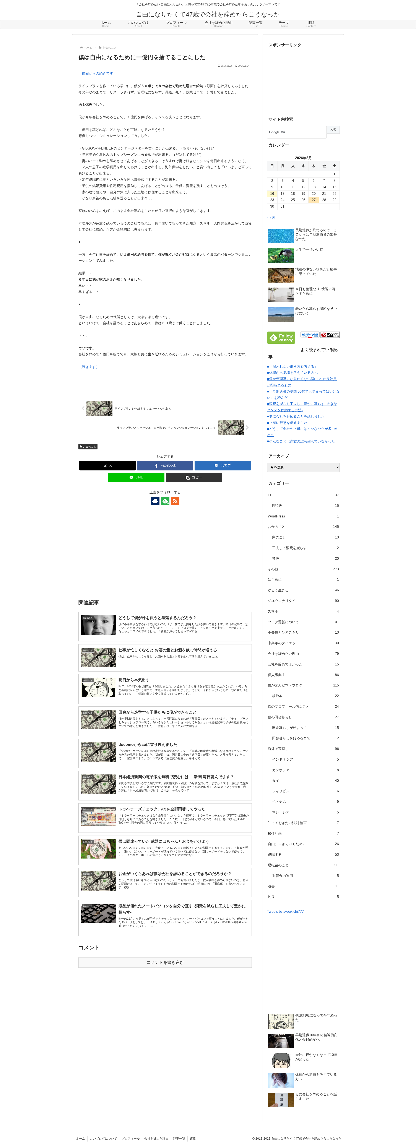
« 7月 (271, 217)
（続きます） (88, 367)
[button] (194, 477)
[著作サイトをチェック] (155, 501)
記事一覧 (179, 1138)
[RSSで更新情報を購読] (175, 501)
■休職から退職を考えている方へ (292, 372)
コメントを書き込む (165, 962)
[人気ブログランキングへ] (330, 335)
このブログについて (103, 1138)
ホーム (80, 1138)
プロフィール (131, 1138)
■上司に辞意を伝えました (287, 422)
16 (272, 193)
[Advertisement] (165, 555)
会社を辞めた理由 (156, 1138)
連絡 (193, 1138)
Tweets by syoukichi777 (285, 911)
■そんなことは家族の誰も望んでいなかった (301, 441)
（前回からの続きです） (97, 73)
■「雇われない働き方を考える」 (292, 366)
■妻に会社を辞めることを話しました (296, 416)
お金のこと (89, 446)
